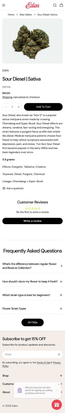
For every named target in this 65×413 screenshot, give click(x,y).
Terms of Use (43, 362)
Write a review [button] (32, 221)
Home (11, 14)
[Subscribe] (59, 354)
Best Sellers (26, 14)
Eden (15, 405)
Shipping (7, 97)
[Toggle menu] (3, 5)
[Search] (55, 5)
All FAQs (32, 322)
